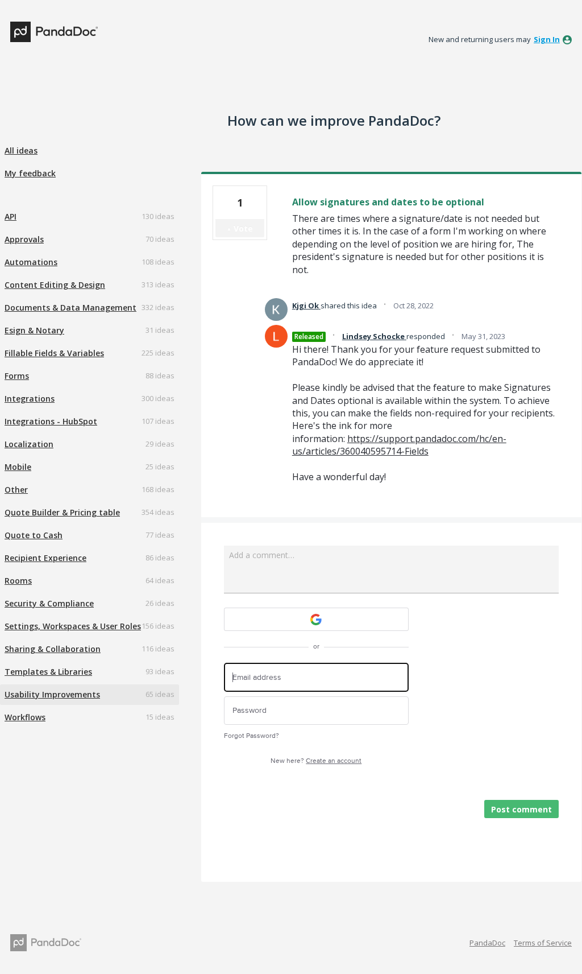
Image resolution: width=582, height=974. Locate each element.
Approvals (24, 239)
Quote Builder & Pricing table (62, 512)
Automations (31, 262)
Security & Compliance (49, 603)
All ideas (21, 150)
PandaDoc (487, 943)
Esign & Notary (34, 330)
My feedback (30, 173)
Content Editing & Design (55, 284)
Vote (243, 228)
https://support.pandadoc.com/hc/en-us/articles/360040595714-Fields (399, 444)
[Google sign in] (316, 619)
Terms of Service (543, 943)
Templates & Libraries (48, 671)
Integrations (30, 398)
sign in (547, 39)
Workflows (25, 717)
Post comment (521, 809)
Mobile (18, 466)
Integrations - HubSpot (51, 421)
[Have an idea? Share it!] (54, 32)
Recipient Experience (45, 557)
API (10, 216)
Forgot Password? (251, 736)
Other (16, 489)
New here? (316, 761)
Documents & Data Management (70, 307)
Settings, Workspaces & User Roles (73, 626)
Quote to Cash (34, 535)
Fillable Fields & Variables (54, 353)
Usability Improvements (52, 694)
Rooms (18, 580)
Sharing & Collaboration (53, 648)
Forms (17, 375)
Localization (29, 444)
